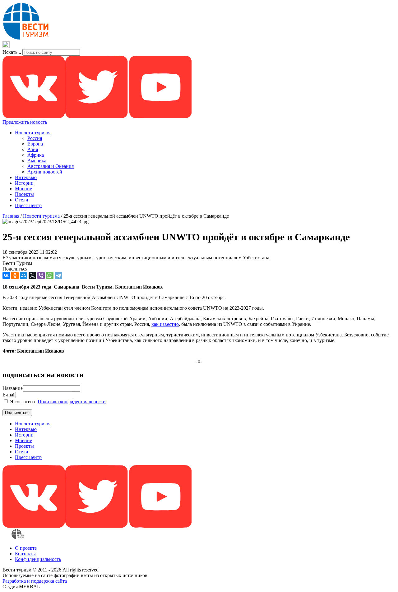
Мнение (23, 188)
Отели (21, 199)
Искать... (11, 52)
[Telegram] (58, 275)
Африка (35, 155)
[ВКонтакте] (6, 275)
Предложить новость (24, 122)
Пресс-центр (28, 205)
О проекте (26, 548)
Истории (24, 183)
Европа (35, 143)
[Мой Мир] (23, 275)
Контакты (25, 553)
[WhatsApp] (49, 275)
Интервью (26, 177)
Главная (10, 216)
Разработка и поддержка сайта (34, 581)
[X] (32, 275)
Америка (36, 160)
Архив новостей (44, 171)
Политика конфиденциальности (72, 401)
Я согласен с (57, 401)
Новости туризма (33, 132)
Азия (32, 149)
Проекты (24, 194)
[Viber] (41, 275)
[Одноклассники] (15, 275)
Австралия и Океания (50, 166)
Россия (34, 138)
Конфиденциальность (38, 559)
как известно (165, 324)
